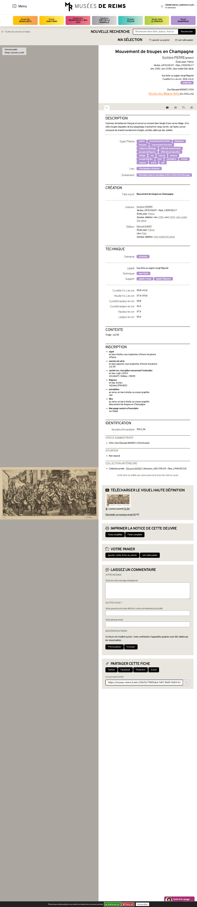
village (142, 155)
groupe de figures (147, 152)
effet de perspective (170, 152)
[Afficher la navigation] (14, 6)
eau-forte (143, 273)
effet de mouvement (171, 148)
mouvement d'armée (160, 141)
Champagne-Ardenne (149, 168)
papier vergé (145, 278)
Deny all (129, 904)
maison (142, 162)
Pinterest (140, 669)
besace (173, 155)
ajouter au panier (161, 40)
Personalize (142, 904)
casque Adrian (145, 159)
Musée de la (78, 20)
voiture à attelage (147, 148)
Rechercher (187, 31)
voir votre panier (185, 40)
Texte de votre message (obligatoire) (121, 580)
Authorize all (113, 904)
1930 (172, 217)
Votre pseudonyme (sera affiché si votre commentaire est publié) (134, 608)
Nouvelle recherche (110, 32)
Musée (51, 20)
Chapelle (130, 20)
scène (142, 141)
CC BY (127, 509)
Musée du (104, 20)
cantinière (171, 159)
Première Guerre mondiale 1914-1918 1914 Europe (164, 175)
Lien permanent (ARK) (114, 677)
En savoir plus (170, 7)
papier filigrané (163, 278)
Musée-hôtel (157, 20)
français (143, 144)
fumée (184, 159)
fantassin (179, 141)
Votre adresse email (114, 619)
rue (152, 155)
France (151, 213)
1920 (161, 217)
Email (154, 669)
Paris (144, 233)
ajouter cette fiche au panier (122, 555)
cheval (162, 155)
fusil (159, 159)
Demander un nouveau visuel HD (120, 514)
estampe (187, 82)
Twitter (111, 669)
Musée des (25, 20)
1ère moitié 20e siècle (164, 237)
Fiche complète (135, 534)
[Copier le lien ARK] (186, 682)
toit (163, 162)
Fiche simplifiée (115, 534)
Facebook (125, 669)
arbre (153, 162)
